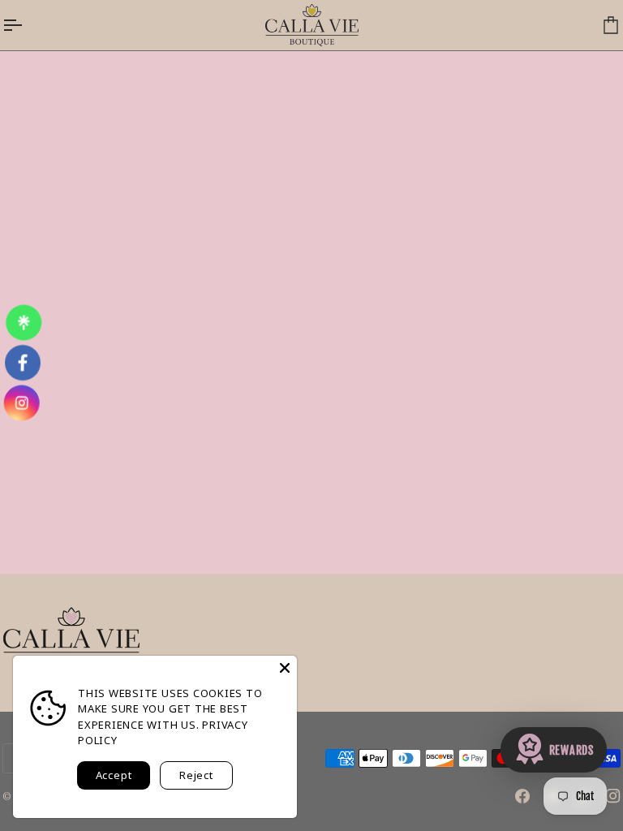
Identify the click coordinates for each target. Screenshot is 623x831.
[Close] (285, 668)
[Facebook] (522, 796)
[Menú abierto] (26, 25)
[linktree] (23, 322)
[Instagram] (613, 796)
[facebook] (22, 363)
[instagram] (21, 403)
